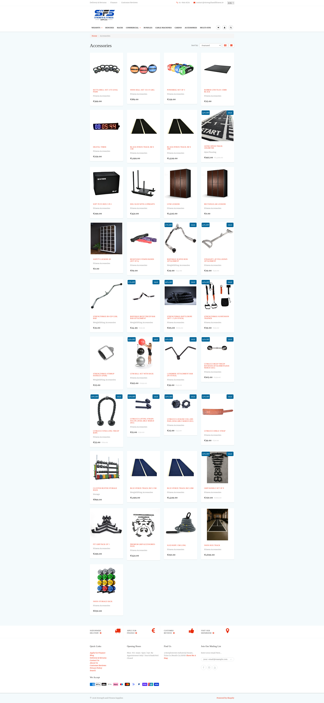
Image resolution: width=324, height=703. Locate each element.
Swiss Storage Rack (102, 601)
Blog (92, 655)
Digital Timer (99, 147)
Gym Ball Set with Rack (142, 374)
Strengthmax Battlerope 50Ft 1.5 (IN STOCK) (179, 317)
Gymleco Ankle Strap (214, 431)
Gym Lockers (173, 204)
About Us (94, 663)
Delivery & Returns (98, 3)
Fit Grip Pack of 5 (101, 544)
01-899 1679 (184, 3)
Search (93, 670)
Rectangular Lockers (215, 204)
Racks (120, 28)
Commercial (132, 28)
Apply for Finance (97, 653)
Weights (96, 28)
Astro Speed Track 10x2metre (213, 147)
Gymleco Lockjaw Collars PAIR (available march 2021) (180, 420)
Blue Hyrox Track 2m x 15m (143, 488)
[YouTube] (214, 667)
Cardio (178, 28)
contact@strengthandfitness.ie (210, 3)
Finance (113, 3)
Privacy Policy (96, 668)
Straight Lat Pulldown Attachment (215, 260)
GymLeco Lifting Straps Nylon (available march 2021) (142, 421)
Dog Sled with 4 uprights (142, 204)
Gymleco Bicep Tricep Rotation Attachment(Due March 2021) (216, 366)
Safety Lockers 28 (102, 259)
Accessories (191, 28)
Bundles (148, 28)
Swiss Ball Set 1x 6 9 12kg (142, 90)
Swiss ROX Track (212, 545)
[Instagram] (209, 667)
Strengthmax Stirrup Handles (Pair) (103, 375)
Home (94, 36)
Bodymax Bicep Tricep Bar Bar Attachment (142, 317)
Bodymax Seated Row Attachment (177, 260)
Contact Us (94, 660)
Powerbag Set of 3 (176, 90)
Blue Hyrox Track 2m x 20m (180, 488)
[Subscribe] (231, 659)
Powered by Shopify (225, 698)
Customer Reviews (129, 3)
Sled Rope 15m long (176, 545)
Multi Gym (205, 28)
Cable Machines (163, 28)
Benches (109, 28)
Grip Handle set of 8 (214, 488)
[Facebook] (203, 667)
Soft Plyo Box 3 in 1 (102, 204)
